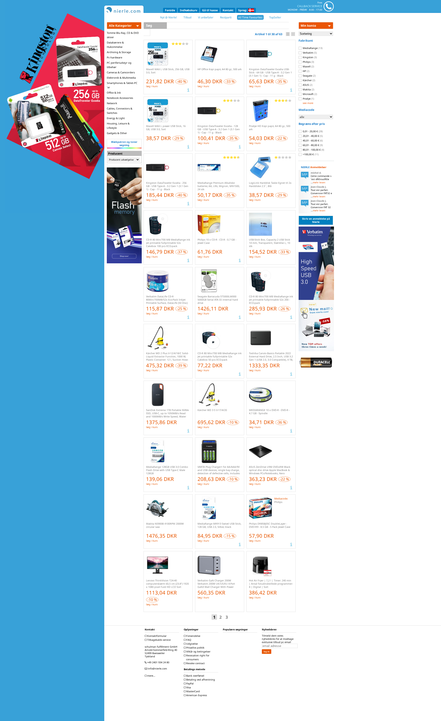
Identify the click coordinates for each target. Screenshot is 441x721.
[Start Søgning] (147, 32)
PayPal (190, 683)
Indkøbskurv (188, 10)
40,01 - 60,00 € (312, 140)
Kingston (309, 57)
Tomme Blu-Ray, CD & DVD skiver (123, 35)
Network (112, 103)
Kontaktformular (157, 636)
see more (308, 103)
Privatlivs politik (195, 647)
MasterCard (193, 691)
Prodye (308, 98)
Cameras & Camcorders (121, 72)
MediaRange (312, 48)
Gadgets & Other (117, 133)
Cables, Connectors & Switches (119, 111)
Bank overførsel (195, 675)
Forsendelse (193, 636)
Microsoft (309, 94)
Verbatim (309, 52)
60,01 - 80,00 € (312, 145)
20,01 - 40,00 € (312, 136)
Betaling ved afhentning (200, 679)
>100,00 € (310, 154)
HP (305, 71)
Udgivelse (192, 643)
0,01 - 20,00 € (312, 131)
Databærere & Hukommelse (115, 45)
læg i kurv (152, 86)
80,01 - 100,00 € (313, 149)
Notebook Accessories (120, 98)
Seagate (309, 75)
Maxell (308, 66)
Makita (308, 89)
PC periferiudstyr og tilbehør (119, 65)
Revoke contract (195, 663)
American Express (196, 695)
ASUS (307, 84)
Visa (188, 687)
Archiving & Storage (119, 52)
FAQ (188, 639)
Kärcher (308, 80)
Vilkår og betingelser (198, 651)
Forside (170, 10)
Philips (308, 61)
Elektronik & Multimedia (121, 77)
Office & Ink (114, 92)
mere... (151, 675)
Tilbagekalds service (159, 639)
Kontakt (228, 10)
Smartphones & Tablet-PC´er (122, 85)
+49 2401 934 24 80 (158, 662)
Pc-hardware (114, 57)
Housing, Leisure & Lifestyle (118, 125)
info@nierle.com (157, 668)
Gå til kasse (210, 10)
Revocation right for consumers (197, 657)
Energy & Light (116, 118)
